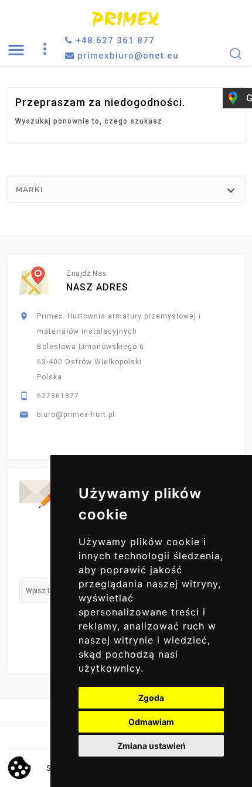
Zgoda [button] (151, 698)
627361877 (58, 396)
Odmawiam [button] (151, 722)
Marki (29, 189)
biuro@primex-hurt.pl (76, 414)
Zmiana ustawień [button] (151, 746)
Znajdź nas (86, 273)
